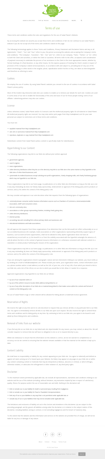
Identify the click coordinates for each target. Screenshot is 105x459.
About (40, 442)
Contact (47, 442)
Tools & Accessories (60, 20)
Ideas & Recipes (29, 20)
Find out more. (71, 454)
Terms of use (62, 442)
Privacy (54, 442)
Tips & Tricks (43, 20)
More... (74, 20)
